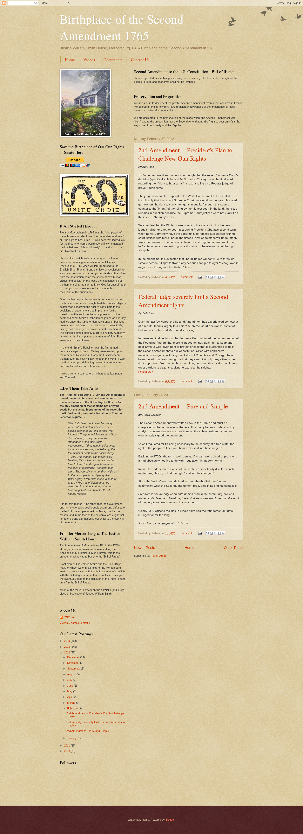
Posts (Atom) (159, 555)
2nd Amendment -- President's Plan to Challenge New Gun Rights (185, 154)
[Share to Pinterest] (223, 277)
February (73, 708)
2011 (67, 745)
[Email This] (207, 277)
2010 (67, 751)
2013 (67, 646)
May (70, 691)
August (71, 674)
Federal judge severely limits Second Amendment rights (183, 300)
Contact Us (140, 59)
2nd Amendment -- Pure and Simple (183, 406)
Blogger (170, 819)
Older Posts (233, 548)
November (73, 662)
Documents (112, 59)
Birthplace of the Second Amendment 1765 (121, 27)
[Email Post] (200, 277)
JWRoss (69, 617)
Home (70, 59)
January (72, 738)
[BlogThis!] (211, 277)
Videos (89, 59)
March (71, 702)
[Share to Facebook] (219, 277)
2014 (67, 641)
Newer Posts (144, 548)
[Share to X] (215, 277)
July (70, 679)
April (70, 697)
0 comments (186, 277)
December (73, 657)
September (74, 668)
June (70, 685)
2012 (67, 652)
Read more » (146, 371)
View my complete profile (75, 622)
